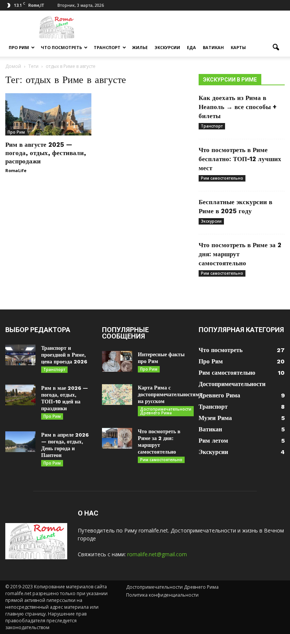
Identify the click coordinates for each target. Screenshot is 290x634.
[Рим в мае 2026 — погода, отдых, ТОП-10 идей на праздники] (20, 395)
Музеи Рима (215, 418)
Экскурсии (167, 47)
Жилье (140, 47)
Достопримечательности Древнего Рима (165, 410)
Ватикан (213, 47)
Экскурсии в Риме (230, 80)
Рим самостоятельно (222, 178)
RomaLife (15, 170)
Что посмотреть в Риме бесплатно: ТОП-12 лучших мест (240, 159)
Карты (238, 47)
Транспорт (107, 47)
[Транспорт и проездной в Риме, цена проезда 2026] (20, 355)
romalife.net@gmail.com (157, 554)
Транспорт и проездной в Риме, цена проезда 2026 (64, 355)
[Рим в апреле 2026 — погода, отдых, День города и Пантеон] (20, 441)
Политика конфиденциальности (162, 595)
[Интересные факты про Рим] (117, 361)
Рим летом (213, 440)
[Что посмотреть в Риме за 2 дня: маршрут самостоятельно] (117, 438)
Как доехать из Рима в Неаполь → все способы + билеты (237, 107)
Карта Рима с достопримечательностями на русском (170, 394)
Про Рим (19, 47)
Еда (191, 47)
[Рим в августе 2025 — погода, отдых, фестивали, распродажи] (48, 114)
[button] (276, 47)
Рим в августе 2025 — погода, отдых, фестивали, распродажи (45, 153)
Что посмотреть (61, 47)
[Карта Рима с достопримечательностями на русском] (117, 394)
